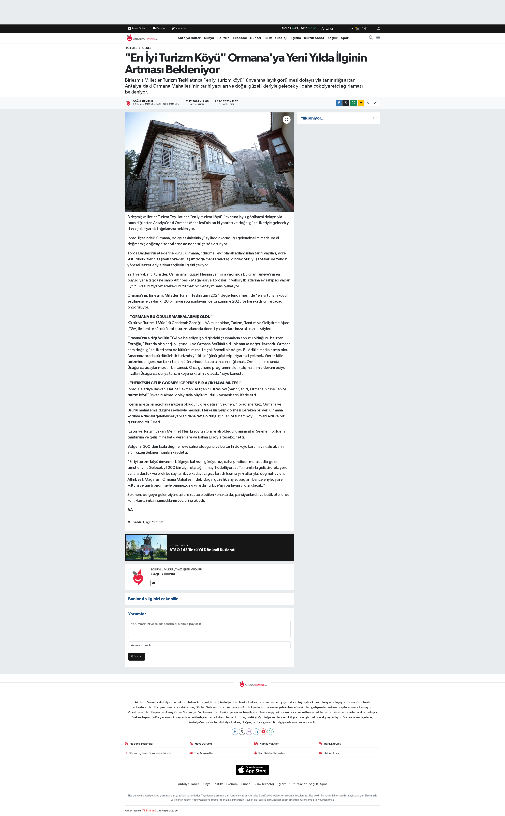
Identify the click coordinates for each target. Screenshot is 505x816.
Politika (223, 38)
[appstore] (252, 769)
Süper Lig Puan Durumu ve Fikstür (150, 753)
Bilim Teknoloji (276, 38)
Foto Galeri (139, 28)
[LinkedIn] (256, 731)
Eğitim (296, 38)
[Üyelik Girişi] (377, 28)
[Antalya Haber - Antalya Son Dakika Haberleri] (142, 38)
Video (161, 28)
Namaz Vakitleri (269, 743)
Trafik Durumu (332, 743)
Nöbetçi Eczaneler (141, 743)
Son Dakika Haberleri (271, 753)
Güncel (255, 38)
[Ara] (371, 38)
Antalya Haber (189, 38)
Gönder (137, 656)
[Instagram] (249, 731)
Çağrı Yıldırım (163, 574)
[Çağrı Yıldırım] (137, 577)
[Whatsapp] (270, 731)
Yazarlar (181, 28)
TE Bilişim (148, 810)
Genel (146, 48)
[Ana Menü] (378, 38)
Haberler (131, 48)
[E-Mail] (154, 583)
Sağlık (333, 38)
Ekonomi (240, 38)
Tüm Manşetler (203, 753)
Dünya (209, 38)
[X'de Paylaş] (345, 103)
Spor (345, 38)
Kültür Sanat (314, 38)
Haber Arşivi (331, 753)
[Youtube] (263, 731)
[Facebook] (235, 731)
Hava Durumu (203, 743)
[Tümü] (375, 118)
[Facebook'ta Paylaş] (339, 103)
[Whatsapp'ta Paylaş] (353, 103)
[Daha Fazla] (361, 103)
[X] (242, 731)
